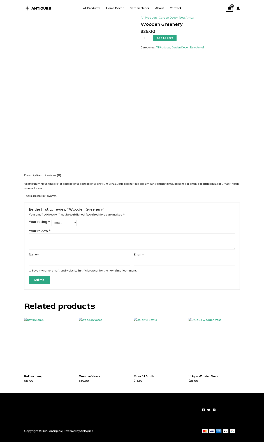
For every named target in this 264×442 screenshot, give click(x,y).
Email (139, 254)
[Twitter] (208, 410)
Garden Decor (139, 8)
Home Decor (115, 8)
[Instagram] (214, 410)
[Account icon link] (238, 8)
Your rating (39, 222)
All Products (91, 8)
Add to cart (165, 38)
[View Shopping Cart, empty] (229, 8)
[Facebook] (203, 410)
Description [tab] (32, 175)
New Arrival (186, 17)
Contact (175, 8)
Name (34, 254)
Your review (40, 231)
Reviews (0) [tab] (53, 175)
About (159, 8)
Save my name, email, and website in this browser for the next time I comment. (84, 270)
